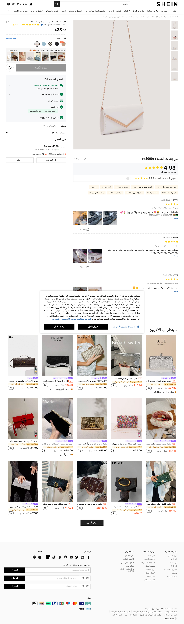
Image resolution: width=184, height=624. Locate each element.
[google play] (34, 559)
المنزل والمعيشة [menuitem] (75, 11)
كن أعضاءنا (173, 563)
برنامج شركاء (172, 576)
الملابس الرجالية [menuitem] (114, 11)
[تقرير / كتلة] (75, 229)
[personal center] (31, 4)
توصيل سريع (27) (122, 187)
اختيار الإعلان (117, 615)
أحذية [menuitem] (63, 11)
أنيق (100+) (106, 187)
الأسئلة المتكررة (149, 573)
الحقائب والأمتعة (159, 17)
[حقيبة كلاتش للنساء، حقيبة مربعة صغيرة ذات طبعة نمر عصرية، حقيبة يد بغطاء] (53, 57)
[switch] (128, 178)
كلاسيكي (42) (152, 193)
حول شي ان (172, 556)
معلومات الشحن (149, 559)
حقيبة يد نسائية (140, 17)
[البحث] (57, 4)
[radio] (63, 43)
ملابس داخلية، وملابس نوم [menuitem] (95, 11)
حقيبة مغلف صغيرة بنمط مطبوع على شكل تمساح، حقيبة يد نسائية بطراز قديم (57, 504)
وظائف (174, 573)
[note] (164, 392)
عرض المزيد (92, 522)
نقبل (89, 598)
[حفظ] (10, 67)
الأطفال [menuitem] (127, 11)
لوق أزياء (173, 566)
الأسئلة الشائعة (128, 559)
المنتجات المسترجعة (147, 563)
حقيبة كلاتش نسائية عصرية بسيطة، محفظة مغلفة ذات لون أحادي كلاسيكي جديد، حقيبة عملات (23, 441)
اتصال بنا (174, 559)
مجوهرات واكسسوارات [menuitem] (18, 11)
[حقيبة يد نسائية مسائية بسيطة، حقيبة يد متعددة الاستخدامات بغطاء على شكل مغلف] (126, 481)
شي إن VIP (151, 576)
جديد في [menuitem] (164, 11)
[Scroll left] (12, 11)
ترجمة (176, 218)
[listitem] (61, 57)
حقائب (149, 17)
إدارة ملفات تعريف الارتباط (120, 611)
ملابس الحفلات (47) (169, 193)
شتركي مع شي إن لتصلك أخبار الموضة (77, 565)
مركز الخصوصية (171, 611)
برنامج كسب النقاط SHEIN (127, 570)
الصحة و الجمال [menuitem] (52, 11)
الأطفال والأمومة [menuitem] (36, 11)
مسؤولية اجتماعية (170, 569)
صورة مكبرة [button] (11, 38)
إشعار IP (133, 615)
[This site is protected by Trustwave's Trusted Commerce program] (88, 609)
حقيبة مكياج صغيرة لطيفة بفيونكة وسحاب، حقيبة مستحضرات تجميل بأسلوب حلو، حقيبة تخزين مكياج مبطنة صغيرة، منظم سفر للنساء (161, 444)
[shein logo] (167, 4)
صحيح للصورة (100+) (134, 193)
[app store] (40, 559)
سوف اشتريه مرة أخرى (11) (167, 187)
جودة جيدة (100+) (115, 193)
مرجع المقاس (150, 569)
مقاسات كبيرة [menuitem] (138, 11)
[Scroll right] (8, 11)
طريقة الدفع (129, 556)
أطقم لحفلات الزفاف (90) (142, 187)
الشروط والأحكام (170, 615)
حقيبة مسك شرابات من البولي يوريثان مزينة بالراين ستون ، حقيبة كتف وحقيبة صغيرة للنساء (23, 506)
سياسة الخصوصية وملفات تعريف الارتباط (147, 611)
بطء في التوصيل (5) (96, 193)
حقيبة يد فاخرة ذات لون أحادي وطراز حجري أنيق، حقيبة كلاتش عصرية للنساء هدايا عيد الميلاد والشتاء (92, 444)
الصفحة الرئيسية (172, 17)
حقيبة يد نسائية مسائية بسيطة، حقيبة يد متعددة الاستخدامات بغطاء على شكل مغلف (126, 506)
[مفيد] (88, 229)
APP (40, 552)
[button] (13, 4)
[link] (25, 4)
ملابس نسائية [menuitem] (152, 11)
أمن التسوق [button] (54, 107)
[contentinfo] (47, 603)
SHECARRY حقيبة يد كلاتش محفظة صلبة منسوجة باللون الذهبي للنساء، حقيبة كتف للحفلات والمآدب (92, 381)
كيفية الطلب (150, 556)
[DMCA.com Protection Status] (81, 609)
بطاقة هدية (130, 566)
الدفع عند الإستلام (127, 563)
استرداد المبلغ (150, 566)
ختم (126, 615)
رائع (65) (94, 187)
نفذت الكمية (41, 67)
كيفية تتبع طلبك (149, 580)
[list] (68, 557)
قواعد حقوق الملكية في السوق (150, 615)
